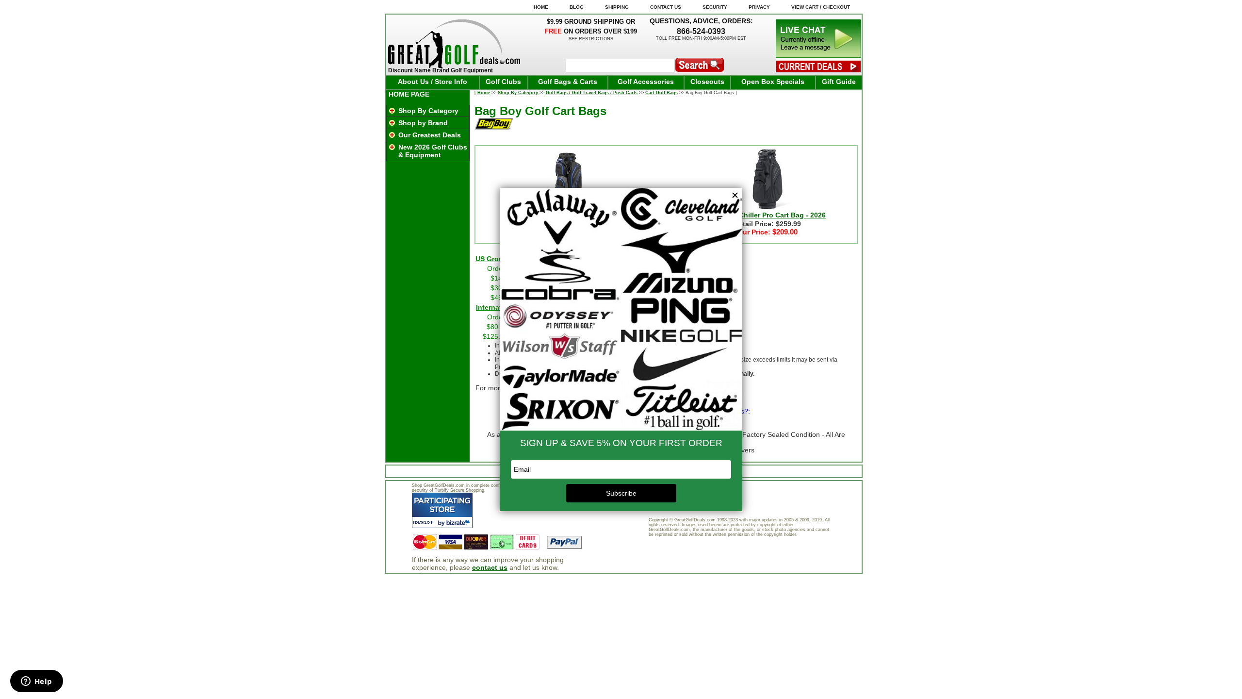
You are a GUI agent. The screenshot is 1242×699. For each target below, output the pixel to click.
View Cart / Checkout (820, 7)
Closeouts (707, 81)
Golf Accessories (646, 81)
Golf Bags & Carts (567, 81)
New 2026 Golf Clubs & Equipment (432, 151)
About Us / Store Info (432, 81)
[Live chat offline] (818, 55)
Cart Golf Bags (661, 92)
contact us (489, 567)
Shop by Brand (423, 123)
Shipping (617, 7)
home (541, 7)
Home (483, 92)
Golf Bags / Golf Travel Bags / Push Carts (591, 92)
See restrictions (591, 38)
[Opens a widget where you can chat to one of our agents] (36, 682)
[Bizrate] (459, 522)
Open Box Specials (772, 81)
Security (715, 7)
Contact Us (665, 7)
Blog (577, 7)
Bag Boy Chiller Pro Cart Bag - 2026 (767, 215)
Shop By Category (428, 111)
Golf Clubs (503, 81)
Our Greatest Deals (429, 135)
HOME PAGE (409, 94)
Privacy (759, 7)
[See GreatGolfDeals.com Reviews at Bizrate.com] (442, 510)
